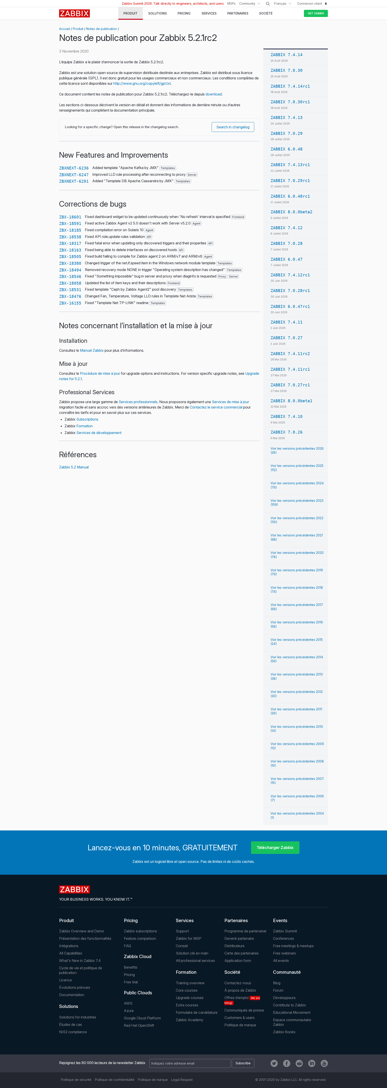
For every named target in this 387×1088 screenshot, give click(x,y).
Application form (237, 960)
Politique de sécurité (76, 1080)
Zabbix (74, 13)
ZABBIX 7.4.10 (287, 416)
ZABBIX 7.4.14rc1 (290, 86)
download (214, 94)
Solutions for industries (77, 1017)
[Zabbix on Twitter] (274, 1063)
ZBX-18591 (70, 223)
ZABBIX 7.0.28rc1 (290, 290)
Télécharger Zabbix (275, 847)
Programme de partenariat (245, 931)
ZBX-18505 (70, 256)
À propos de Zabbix (240, 990)
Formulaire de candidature (196, 1012)
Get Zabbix (316, 13)
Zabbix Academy (189, 1020)
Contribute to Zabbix (289, 1005)
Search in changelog (232, 127)
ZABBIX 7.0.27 (287, 337)
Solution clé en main (192, 953)
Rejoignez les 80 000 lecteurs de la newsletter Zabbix (102, 1062)
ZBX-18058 (70, 283)
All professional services (195, 960)
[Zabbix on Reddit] (299, 1063)
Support (182, 931)
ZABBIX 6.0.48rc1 (290, 196)
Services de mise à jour (230, 402)
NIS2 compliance (73, 1032)
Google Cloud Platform (142, 1018)
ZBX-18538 (70, 237)
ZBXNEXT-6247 (74, 174)
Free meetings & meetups (293, 946)
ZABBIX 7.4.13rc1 (290, 164)
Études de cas (70, 1024)
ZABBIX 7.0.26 (287, 432)
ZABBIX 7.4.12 (287, 227)
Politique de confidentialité (114, 1080)
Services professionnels (138, 402)
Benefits (130, 967)
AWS (128, 1003)
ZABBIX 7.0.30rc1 (290, 101)
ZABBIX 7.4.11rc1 (290, 369)
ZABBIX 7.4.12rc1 (290, 275)
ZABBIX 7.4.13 (287, 117)
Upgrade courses (190, 997)
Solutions (68, 1006)
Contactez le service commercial (216, 407)
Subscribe (243, 1063)
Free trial (131, 982)
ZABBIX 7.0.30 (287, 70)
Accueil (64, 29)
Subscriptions (87, 419)
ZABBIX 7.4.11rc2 (290, 353)
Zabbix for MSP (188, 938)
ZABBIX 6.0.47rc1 (290, 306)
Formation (84, 426)
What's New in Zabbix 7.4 (80, 960)
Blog (276, 983)
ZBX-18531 (70, 289)
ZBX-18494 (70, 270)
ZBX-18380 (70, 263)
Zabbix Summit (285, 931)
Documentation (71, 995)
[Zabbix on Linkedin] (311, 1063)
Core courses (187, 990)
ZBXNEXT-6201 (74, 181)
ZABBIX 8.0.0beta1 (291, 400)
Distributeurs (234, 946)
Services (185, 920)
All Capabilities (70, 953)
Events (280, 920)
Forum (278, 990)
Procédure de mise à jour (100, 373)
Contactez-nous (237, 983)
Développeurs (284, 997)
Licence (65, 980)
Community (247, 3)
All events (281, 960)
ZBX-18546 (70, 276)
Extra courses (187, 1005)
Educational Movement (291, 1012)
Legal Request (182, 1080)
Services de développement (98, 432)
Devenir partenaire (239, 938)
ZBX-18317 (70, 243)
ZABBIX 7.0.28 (287, 243)
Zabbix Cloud (137, 956)
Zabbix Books (284, 1032)
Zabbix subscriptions (140, 931)
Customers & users (239, 1017)
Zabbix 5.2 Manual (74, 467)
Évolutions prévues (74, 987)
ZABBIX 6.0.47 (287, 259)
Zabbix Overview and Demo (81, 931)
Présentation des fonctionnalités (85, 938)
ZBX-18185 (70, 230)
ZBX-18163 (70, 250)
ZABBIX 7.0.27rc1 (290, 385)
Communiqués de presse (244, 1010)
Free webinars (284, 953)
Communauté (287, 972)
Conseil (182, 946)
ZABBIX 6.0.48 (287, 149)
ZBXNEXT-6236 (74, 168)
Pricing (131, 920)
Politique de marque (240, 1025)
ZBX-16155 (70, 303)
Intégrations (68, 946)
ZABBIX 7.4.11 (287, 322)
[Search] (268, 4)
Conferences (283, 938)
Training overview (190, 983)
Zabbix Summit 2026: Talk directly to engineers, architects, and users (173, 3)
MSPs (231, 3)
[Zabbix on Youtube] (324, 1063)
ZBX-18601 (70, 217)
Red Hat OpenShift (139, 1025)
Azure (129, 1010)
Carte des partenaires (241, 953)
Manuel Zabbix (92, 350)
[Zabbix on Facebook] (286, 1063)
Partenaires (236, 920)
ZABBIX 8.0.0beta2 (291, 212)
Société (232, 972)
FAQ (127, 946)
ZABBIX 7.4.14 (287, 54)
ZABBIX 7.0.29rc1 (290, 180)
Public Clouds (138, 992)
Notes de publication (101, 29)
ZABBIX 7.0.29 (287, 133)
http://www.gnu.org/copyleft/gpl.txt (142, 83)
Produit (78, 29)
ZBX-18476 (70, 296)
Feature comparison (140, 938)
